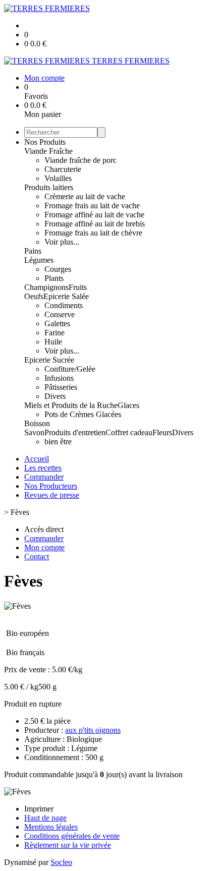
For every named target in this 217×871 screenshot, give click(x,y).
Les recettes (43, 467)
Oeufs (33, 296)
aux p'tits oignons (93, 730)
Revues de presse (51, 495)
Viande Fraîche (48, 151)
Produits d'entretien (74, 432)
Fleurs (162, 432)
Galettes (57, 323)
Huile (53, 341)
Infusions (59, 378)
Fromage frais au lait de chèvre (93, 232)
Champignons (46, 287)
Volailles (58, 178)
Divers (55, 396)
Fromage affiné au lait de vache (94, 214)
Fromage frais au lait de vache (92, 205)
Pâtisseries (60, 387)
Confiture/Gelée (69, 369)
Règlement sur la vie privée (67, 845)
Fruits (78, 287)
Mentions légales (51, 827)
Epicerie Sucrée (49, 360)
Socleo (61, 862)
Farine (54, 332)
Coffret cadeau (128, 432)
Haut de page (45, 818)
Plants (54, 278)
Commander (44, 477)
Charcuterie (62, 169)
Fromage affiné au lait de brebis (94, 223)
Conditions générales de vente (72, 836)
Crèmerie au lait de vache (84, 196)
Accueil (36, 458)
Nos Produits (45, 142)
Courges (57, 269)
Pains (32, 251)
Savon (34, 432)
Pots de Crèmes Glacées (82, 414)
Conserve (59, 314)
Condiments (63, 305)
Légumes (38, 260)
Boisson (37, 423)
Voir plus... (61, 242)
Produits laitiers (48, 187)
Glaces (128, 405)
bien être (58, 441)
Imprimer (38, 808)
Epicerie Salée (66, 296)
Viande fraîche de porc (80, 160)
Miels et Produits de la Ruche (71, 405)
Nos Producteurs (50, 486)
